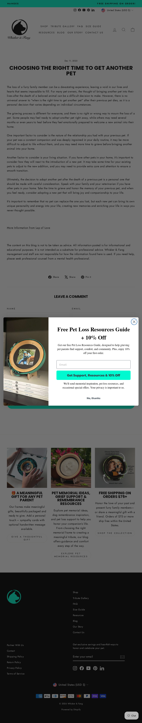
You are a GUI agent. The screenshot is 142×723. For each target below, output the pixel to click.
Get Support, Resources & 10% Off (93, 375)
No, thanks (93, 398)
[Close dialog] (134, 322)
